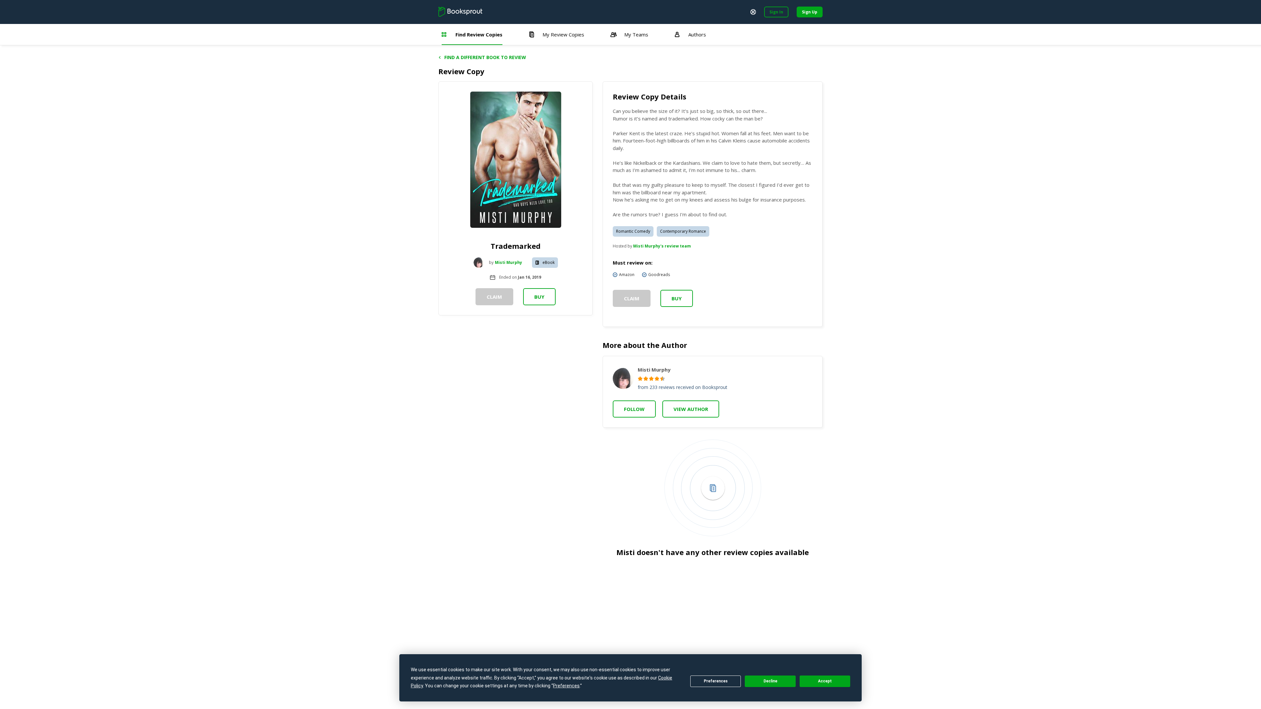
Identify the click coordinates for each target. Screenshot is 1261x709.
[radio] (640, 378)
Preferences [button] (566, 685)
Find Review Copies (478, 34)
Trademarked (516, 246)
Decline (770, 681)
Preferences (716, 681)
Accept (825, 681)
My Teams (636, 34)
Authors (697, 34)
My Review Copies (563, 34)
